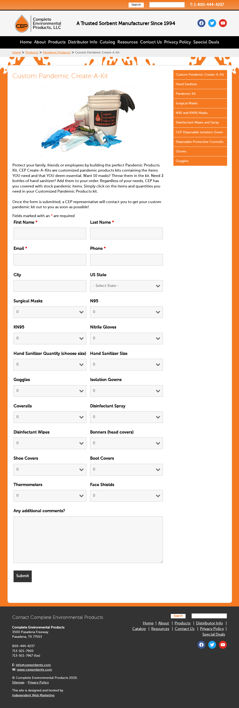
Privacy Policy (177, 42)
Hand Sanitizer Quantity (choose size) (50, 354)
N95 (94, 301)
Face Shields (102, 485)
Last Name (102, 222)
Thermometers (28, 485)
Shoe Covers (26, 458)
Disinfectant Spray (107, 406)
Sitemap (18, 682)
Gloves (181, 151)
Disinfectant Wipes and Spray (197, 122)
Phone (98, 249)
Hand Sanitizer (186, 84)
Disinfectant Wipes (31, 432)
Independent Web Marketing (33, 695)
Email (20, 249)
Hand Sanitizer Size (108, 354)
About (40, 42)
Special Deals (206, 42)
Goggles (22, 380)
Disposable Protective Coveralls (199, 142)
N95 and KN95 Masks (191, 113)
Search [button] (136, 4)
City (17, 275)
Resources (127, 42)
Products (57, 42)
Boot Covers (102, 458)
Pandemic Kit (186, 93)
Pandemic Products (56, 52)
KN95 (19, 327)
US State (98, 275)
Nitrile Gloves (103, 327)
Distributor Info (82, 42)
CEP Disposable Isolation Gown (199, 132)
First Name (25, 222)
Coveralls (23, 406)
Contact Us (151, 42)
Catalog (107, 42)
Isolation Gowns (106, 380)
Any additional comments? (39, 511)
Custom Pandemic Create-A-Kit (200, 74)
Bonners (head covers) (112, 432)
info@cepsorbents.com (33, 665)
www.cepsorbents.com (34, 669)
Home (26, 42)
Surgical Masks (28, 301)
